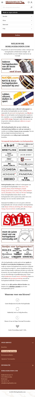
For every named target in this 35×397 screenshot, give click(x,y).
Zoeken (17, 35)
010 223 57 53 (5, 381)
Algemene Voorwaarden (8, 359)
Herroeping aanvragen (9, 351)
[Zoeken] (31, 7)
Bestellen (4, 347)
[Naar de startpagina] (15, 2)
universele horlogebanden (17, 113)
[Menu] (2, 2)
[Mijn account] (31, 2)
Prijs (4, 28)
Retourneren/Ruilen (7, 355)
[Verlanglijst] (28, 2)
